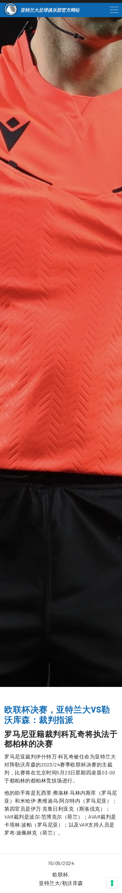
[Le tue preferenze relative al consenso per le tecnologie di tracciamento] (112, 883)
